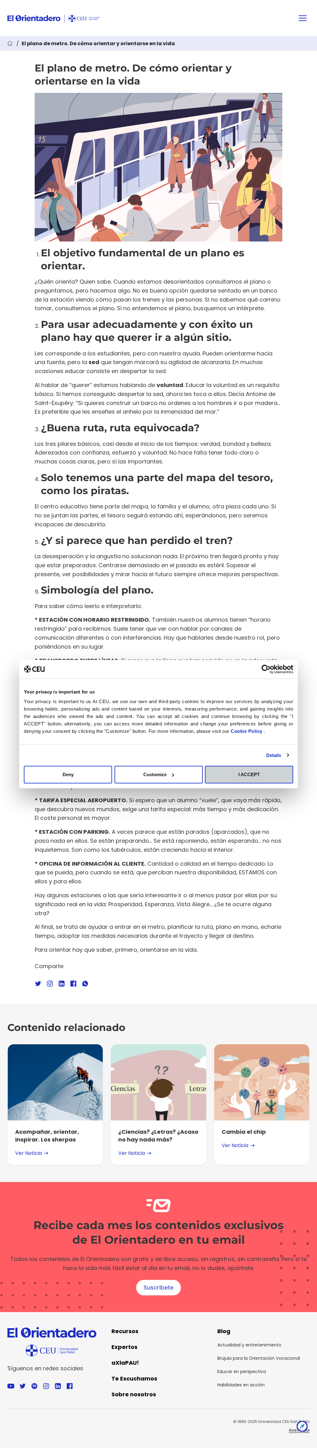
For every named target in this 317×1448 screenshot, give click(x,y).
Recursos (124, 1331)
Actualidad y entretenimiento (249, 1345)
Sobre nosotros (133, 1394)
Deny (68, 774)
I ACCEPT (249, 774)
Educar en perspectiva (241, 1371)
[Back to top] (302, 1428)
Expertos (124, 1347)
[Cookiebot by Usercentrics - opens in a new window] (266, 669)
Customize (155, 774)
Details (273, 755)
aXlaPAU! (125, 1363)
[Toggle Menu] (303, 18)
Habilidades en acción (241, 1385)
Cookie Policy (247, 731)
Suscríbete (158, 1287)
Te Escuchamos (134, 1378)
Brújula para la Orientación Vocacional (258, 1358)
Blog (223, 1331)
